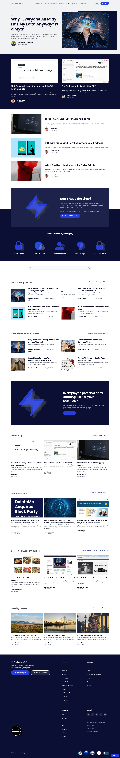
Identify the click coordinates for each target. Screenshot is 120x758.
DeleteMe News (100, 253)
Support (83, 3)
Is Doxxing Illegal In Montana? (23, 635)
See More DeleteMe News (99, 493)
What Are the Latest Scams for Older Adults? (71, 165)
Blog (67, 3)
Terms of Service (91, 728)
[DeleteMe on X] (100, 714)
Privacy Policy (90, 725)
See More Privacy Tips (99, 435)
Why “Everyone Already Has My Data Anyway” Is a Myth (34, 24)
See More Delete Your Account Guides (94, 550)
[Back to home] (17, 3)
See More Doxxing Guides (99, 608)
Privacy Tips (80, 254)
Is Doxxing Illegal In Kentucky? (57, 635)
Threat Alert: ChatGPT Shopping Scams (67, 119)
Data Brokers (40, 254)
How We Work (38, 3)
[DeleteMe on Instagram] (92, 714)
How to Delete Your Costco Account (92, 578)
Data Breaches (60, 254)
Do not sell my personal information (96, 722)
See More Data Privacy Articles (97, 282)
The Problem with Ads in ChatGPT (79, 86)
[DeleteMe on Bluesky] (105, 714)
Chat (115, 755)
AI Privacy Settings (67, 685)
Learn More (69, 413)
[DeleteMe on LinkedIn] (88, 714)
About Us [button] (74, 3)
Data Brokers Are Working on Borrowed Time (90, 340)
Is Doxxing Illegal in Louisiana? (90, 635)
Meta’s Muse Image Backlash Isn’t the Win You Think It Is (92, 289)
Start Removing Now (20, 673)
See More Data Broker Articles (97, 333)
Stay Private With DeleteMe (70, 216)
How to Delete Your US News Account (59, 578)
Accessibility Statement (93, 731)
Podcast (64, 704)
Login (96, 3)
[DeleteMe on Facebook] (96, 714)
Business (61, 3)
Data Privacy (19, 253)
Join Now (104, 3)
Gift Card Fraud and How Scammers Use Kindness (74, 143)
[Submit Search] (89, 268)
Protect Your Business (40, 673)
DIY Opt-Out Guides (51, 3)
